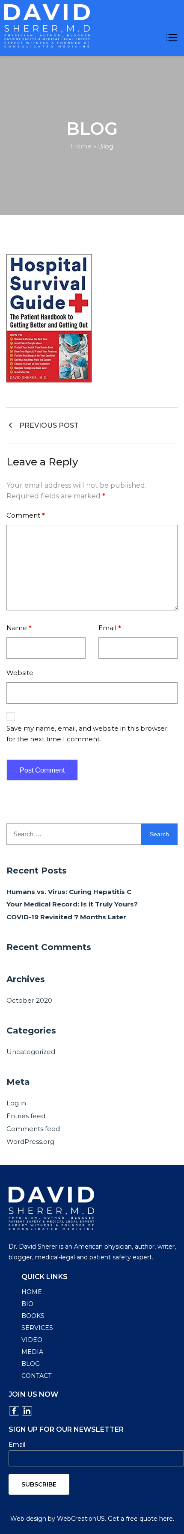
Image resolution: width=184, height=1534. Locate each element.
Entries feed (25, 1116)
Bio (27, 1304)
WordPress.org (30, 1141)
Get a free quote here (140, 1518)
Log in (16, 1103)
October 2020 (29, 1000)
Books (33, 1316)
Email (109, 628)
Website (19, 673)
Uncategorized (30, 1052)
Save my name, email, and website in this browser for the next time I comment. (86, 733)
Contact (36, 1376)
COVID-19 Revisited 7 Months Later (66, 917)
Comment (25, 515)
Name (19, 628)
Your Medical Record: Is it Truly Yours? (72, 904)
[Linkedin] (27, 1411)
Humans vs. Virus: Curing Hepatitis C (68, 892)
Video (31, 1340)
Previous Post (49, 425)
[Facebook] (14, 1411)
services (37, 1328)
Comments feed (33, 1129)
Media (32, 1352)
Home (81, 146)
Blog (30, 1364)
